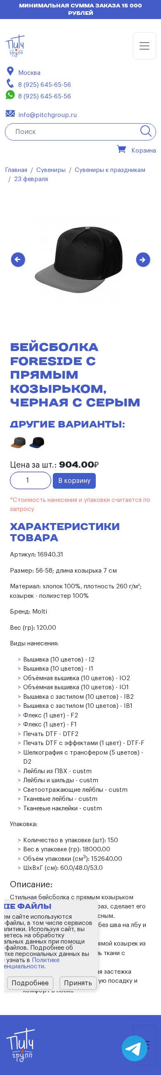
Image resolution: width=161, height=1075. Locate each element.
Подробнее (30, 983)
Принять (78, 983)
